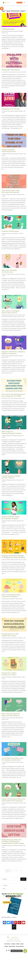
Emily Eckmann (14, 398)
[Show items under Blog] (24, 888)
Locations (5, 885)
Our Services (7, 943)
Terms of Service (20, 946)
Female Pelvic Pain (6, 72)
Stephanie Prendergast (18, 31)
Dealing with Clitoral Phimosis (11, 70)
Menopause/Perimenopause (8, 31)
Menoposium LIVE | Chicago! (11, 109)
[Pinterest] (16, 922)
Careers (22, 943)
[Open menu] (24, 2)
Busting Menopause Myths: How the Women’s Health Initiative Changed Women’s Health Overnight (13, 841)
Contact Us (19, 2)
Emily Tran (16, 233)
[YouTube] (23, 922)
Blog (4, 888)
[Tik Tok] (14, 926)
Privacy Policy (12, 946)
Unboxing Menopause (8, 29)
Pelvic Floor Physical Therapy (8, 274)
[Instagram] (12, 922)
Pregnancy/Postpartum (7, 194)
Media (17, 943)
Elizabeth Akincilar (19, 717)
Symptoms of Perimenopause (10, 231)
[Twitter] (8, 922)
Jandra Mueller (12, 598)
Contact (6, 946)
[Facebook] (4, 922)
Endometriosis (5, 598)
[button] (2, 8)
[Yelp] (19, 922)
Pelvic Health (4, 316)
